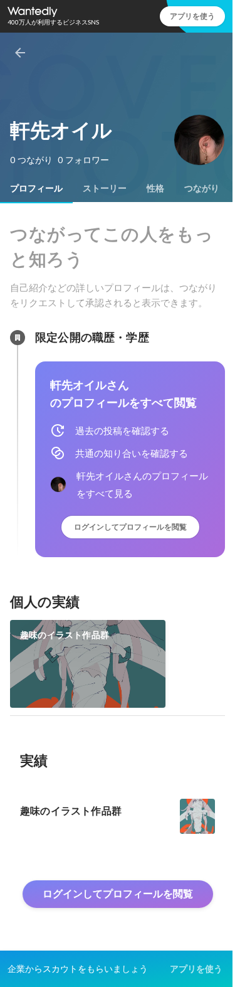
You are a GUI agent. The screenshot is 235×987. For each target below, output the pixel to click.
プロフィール (36, 188)
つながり (201, 188)
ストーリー (105, 188)
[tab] (36, 188)
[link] (87, 664)
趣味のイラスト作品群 (64, 635)
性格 (155, 188)
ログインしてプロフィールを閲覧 (130, 526)
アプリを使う (192, 16)
